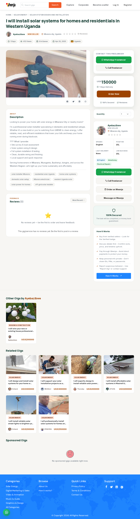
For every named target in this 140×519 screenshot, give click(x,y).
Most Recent (77, 200)
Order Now (113, 93)
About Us (43, 486)
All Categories (12, 507)
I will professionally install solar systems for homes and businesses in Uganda (53, 423)
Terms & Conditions (81, 490)
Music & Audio (13, 499)
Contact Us (77, 494)
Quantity (101, 114)
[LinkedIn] (79, 101)
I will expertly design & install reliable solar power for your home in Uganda (85, 383)
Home (8, 15)
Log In (116, 5)
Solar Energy (20, 15)
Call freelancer (114, 68)
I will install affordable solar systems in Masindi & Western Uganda (118, 383)
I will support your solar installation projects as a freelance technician (52, 383)
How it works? (45, 490)
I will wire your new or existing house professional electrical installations (20, 331)
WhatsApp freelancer (114, 59)
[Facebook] (67, 101)
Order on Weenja (114, 189)
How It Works (112, 275)
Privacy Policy (78, 486)
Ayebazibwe (19, 34)
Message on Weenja (114, 198)
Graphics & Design (15, 503)
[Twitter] (73, 101)
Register (128, 5)
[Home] (11, 2)
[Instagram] (85, 101)
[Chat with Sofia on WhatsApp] (6, 512)
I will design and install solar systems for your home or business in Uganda (20, 383)
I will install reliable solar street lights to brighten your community (21, 423)
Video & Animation (15, 494)
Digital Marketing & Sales (18, 490)
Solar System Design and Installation (49, 15)
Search (55, 5)
